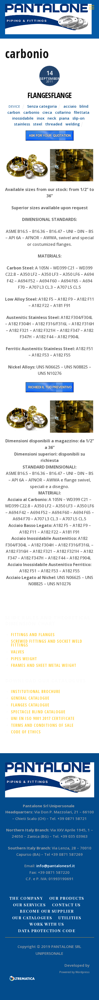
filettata (81, 112)
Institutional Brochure (35, 691)
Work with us (46, 924)
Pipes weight (24, 659)
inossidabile (23, 118)
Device (14, 106)
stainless (22, 124)
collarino (63, 112)
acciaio (69, 106)
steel (37, 124)
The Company (26, 898)
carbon (13, 112)
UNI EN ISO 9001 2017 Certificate (43, 718)
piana (64, 118)
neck (51, 118)
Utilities (69, 917)
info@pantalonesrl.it (55, 865)
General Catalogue (30, 698)
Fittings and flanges (33, 634)
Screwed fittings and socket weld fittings (46, 643)
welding (72, 124)
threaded (53, 124)
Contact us (66, 904)
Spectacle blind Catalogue (38, 712)
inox (40, 118)
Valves (17, 652)
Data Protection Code (46, 930)
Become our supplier (47, 911)
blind (83, 106)
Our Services (29, 904)
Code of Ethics (26, 732)
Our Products (66, 898)
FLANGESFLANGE (49, 95)
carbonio (31, 112)
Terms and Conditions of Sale (42, 725)
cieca (47, 112)
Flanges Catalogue (30, 705)
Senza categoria (42, 106)
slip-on (78, 118)
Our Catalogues (32, 917)
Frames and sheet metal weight (43, 665)
